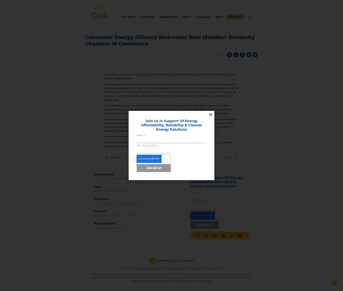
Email (140, 135)
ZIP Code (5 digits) (147, 145)
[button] (211, 115)
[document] (171, 145)
